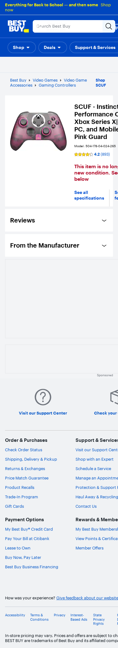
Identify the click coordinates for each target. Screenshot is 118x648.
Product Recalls (19, 487)
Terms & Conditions (39, 617)
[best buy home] (18, 26)
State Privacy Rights (99, 619)
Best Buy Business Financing (31, 566)
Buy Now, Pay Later (23, 557)
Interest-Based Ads (78, 617)
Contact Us (86, 506)
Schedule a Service (93, 468)
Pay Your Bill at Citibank (27, 538)
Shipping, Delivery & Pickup (31, 459)
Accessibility (15, 615)
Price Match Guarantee (26, 477)
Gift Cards (14, 506)
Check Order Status (23, 449)
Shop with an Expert (95, 459)
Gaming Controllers (57, 85)
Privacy (59, 615)
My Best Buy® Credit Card (29, 529)
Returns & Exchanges (25, 468)
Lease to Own (18, 547)
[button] (22, 47)
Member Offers (90, 547)
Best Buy (18, 80)
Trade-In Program (21, 496)
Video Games (45, 80)
